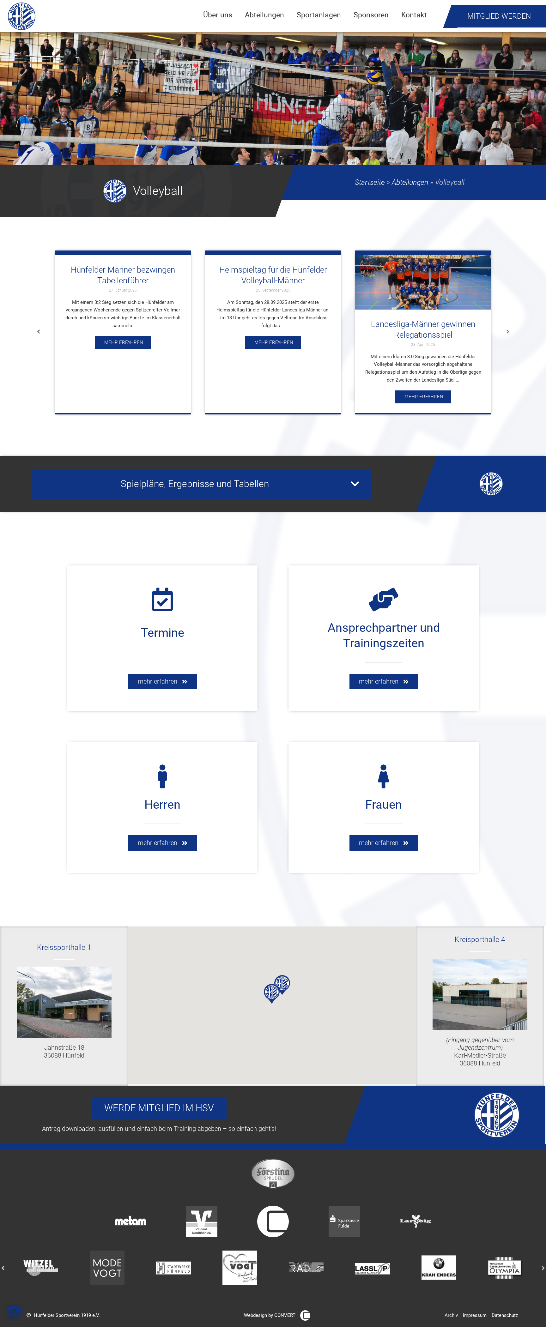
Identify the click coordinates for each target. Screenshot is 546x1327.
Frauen (383, 804)
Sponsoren (371, 15)
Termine (162, 633)
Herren (162, 804)
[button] (38, 331)
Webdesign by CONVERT (269, 1315)
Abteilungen (264, 15)
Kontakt (414, 15)
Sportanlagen (319, 15)
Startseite (370, 182)
